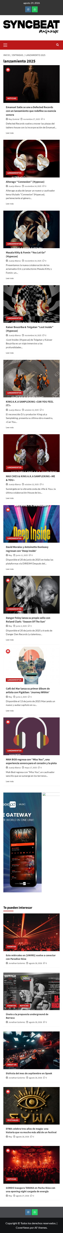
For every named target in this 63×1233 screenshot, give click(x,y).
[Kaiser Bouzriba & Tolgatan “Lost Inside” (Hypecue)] (31, 304)
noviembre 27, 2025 (31, 119)
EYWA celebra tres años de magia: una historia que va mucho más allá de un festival (31, 1130)
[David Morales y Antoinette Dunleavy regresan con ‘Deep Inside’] (31, 524)
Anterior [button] (7, 844)
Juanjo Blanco (15, 186)
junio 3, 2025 (21, 626)
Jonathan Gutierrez (17, 963)
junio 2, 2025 (21, 697)
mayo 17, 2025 (31, 767)
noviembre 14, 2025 (33, 186)
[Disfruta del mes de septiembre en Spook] (31, 1050)
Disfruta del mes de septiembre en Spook (29, 1073)
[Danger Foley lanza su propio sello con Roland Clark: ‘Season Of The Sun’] (31, 594)
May (10, 555)
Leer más (10, 133)
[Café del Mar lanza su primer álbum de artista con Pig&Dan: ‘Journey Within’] (31, 665)
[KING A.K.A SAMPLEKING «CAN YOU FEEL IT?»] (31, 378)
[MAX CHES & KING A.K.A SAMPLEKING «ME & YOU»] (31, 453)
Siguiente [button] (55, 844)
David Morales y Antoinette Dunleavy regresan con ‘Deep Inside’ (27, 549)
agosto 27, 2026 (22, 1195)
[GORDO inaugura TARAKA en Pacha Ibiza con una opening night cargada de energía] (31, 1164)
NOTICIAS (11, 98)
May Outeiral (14, 119)
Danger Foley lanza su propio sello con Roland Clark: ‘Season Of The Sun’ (28, 619)
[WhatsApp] (35, 9)
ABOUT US (11, 1064)
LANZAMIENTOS (14, 173)
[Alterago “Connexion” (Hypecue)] (31, 158)
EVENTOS (11, 946)
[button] (6, 44)
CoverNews (22, 1227)
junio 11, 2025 (22, 555)
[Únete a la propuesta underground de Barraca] (31, 991)
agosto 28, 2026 (35, 963)
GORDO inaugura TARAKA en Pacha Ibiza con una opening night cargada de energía (30, 1189)
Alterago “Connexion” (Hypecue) (25, 182)
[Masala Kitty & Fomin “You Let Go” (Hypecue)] (31, 229)
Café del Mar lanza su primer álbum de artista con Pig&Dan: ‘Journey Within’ (28, 690)
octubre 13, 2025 (32, 410)
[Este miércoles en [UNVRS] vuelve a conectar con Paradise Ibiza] (31, 932)
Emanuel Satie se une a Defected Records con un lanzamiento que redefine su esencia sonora (31, 111)
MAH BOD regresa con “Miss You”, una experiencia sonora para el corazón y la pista (31, 761)
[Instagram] (28, 9)
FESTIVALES (12, 1120)
